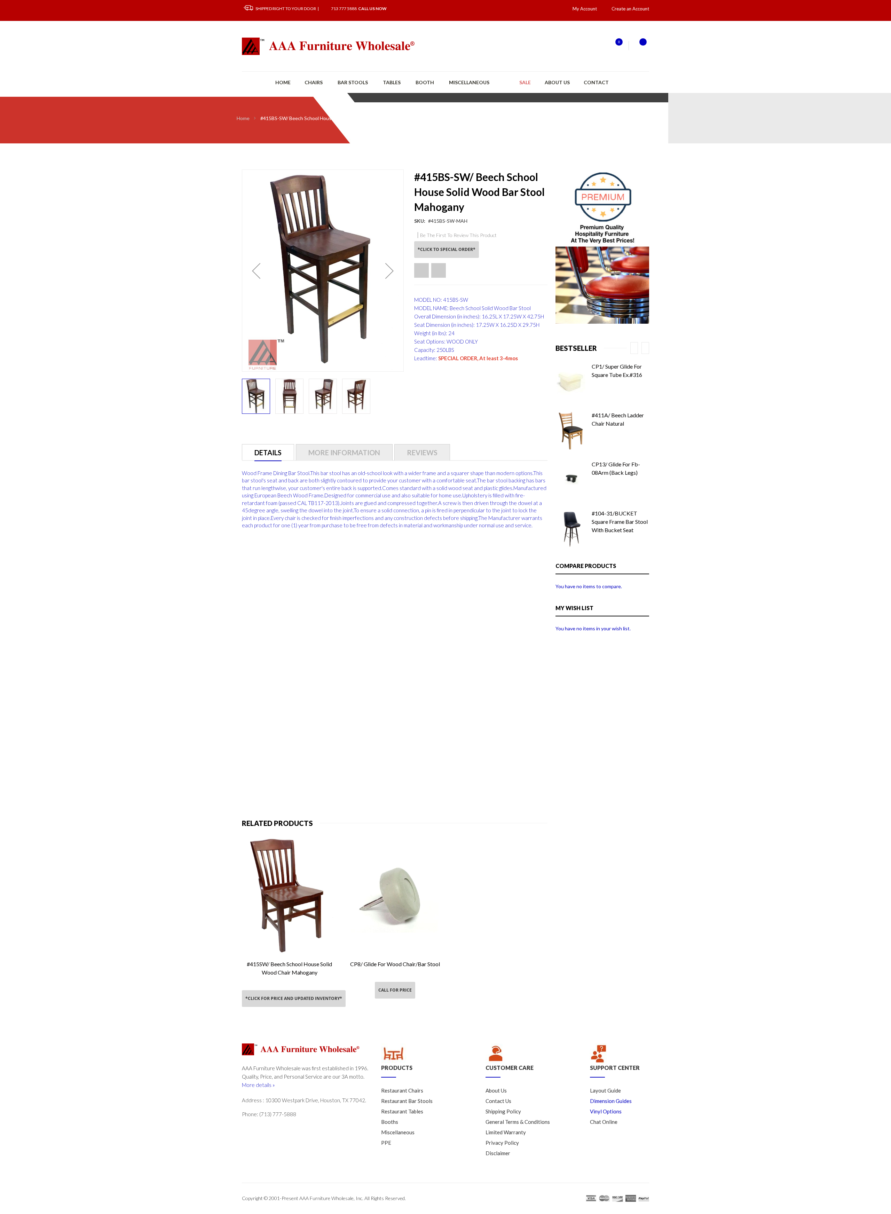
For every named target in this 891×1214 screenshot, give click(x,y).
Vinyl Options (606, 1111)
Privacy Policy (502, 1143)
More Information (344, 452)
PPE (386, 1143)
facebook (276, 1129)
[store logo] (329, 46)
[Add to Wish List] (421, 270)
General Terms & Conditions (518, 1122)
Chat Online (603, 1122)
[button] (256, 270)
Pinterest (306, 1129)
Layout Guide (605, 1090)
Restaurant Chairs (402, 1090)
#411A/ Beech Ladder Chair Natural (618, 419)
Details (268, 452)
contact (596, 82)
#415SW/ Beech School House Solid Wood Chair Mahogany (289, 968)
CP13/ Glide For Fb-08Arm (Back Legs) (616, 468)
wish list (615, 45)
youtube (291, 1129)
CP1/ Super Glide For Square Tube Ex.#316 (617, 370)
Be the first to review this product (458, 235)
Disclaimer (498, 1153)
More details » (258, 1085)
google (262, 1129)
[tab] (268, 452)
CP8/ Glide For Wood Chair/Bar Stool (395, 964)
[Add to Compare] (438, 270)
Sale (525, 82)
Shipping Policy (503, 1111)
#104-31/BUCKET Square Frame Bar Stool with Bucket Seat (620, 521)
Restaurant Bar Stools (407, 1101)
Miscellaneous (398, 1132)
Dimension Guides (611, 1101)
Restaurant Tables (402, 1111)
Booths (389, 1122)
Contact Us (498, 1101)
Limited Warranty (506, 1132)
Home (243, 118)
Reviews (422, 452)
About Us (557, 82)
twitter (247, 1129)
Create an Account (630, 8)
